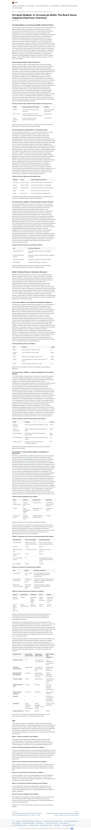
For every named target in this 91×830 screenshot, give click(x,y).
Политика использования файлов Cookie (53, 821)
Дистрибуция (26, 459)
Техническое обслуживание (42, 5)
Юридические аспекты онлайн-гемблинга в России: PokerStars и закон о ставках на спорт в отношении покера (63, 813)
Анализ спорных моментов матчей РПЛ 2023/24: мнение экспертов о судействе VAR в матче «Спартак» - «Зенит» (26, 813)
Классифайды (57, 825)
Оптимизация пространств (46, 825)
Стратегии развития (55, 5)
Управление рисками (17, 8)
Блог (13, 821)
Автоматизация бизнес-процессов (69, 5)
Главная (13, 11)
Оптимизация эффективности (68, 825)
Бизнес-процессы (30, 5)
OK (72, 828)
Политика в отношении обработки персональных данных (29, 821)
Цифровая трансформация (18, 5)
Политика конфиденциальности (71, 821)
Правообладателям (16, 823)
